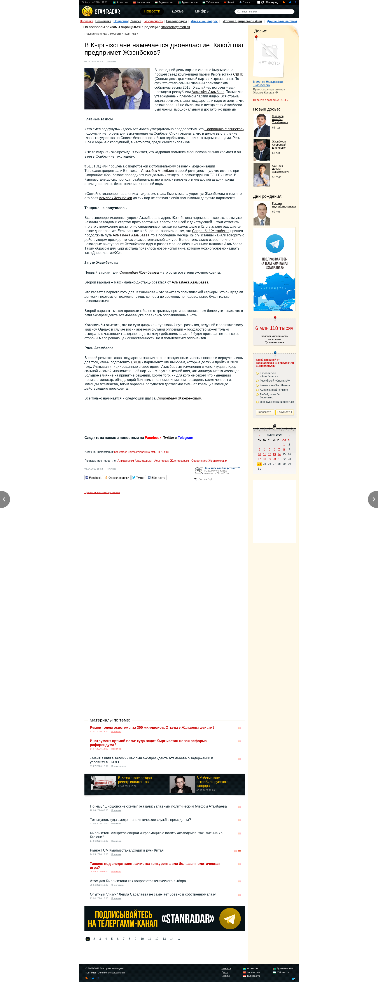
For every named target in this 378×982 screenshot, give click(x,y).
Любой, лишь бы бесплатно (270, 396)
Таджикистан (166, 2)
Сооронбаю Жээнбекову (224, 129)
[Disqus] (164, 550)
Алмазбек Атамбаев (208, 92)
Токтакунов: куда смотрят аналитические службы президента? (140, 820)
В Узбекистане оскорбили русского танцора (212, 782)
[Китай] (239, 851)
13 (164, 938)
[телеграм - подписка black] (164, 930)
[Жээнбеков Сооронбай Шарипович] (262, 160)
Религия (135, 21)
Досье (225, 972)
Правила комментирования (102, 492)
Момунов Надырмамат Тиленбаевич (268, 83)
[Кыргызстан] (122, 61)
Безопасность (153, 21)
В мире (246, 2)
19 (269, 459)
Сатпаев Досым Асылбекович (280, 168)
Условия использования (111, 972)
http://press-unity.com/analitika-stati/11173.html (141, 452)
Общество (121, 21)
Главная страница (95, 33)
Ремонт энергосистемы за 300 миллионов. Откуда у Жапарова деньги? (152, 727)
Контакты (91, 972)
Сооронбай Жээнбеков (210, 231)
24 (259, 463)
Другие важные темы (282, 21)
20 (274, 459)
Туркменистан (190, 2)
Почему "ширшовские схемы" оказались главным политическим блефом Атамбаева (158, 806)
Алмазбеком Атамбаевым (134, 460)
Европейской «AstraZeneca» (269, 375)
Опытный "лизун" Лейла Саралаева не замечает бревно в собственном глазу (153, 894)
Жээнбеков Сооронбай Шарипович (279, 144)
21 (279, 459)
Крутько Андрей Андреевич (284, 205)
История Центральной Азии (242, 21)
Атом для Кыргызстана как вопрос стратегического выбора (138, 881)
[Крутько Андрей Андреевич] (262, 224)
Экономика (103, 21)
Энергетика (117, 885)
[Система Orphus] (218, 481)
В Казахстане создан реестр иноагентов (135, 780)
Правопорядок (176, 21)
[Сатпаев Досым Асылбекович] (262, 185)
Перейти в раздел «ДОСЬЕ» (271, 100)
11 (149, 938)
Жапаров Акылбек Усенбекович (280, 119)
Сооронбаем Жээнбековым (178, 398)
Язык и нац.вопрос (204, 21)
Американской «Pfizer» (274, 389)
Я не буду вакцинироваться (277, 401)
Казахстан (122, 2)
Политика (86, 21)
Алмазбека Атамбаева (131, 235)
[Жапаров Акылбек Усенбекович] (262, 136)
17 (259, 459)
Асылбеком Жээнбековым (171, 460)
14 (171, 938)
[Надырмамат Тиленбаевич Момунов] (268, 56)
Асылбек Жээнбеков (115, 198)
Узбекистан (212, 2)
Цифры (226, 976)
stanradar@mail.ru (175, 27)
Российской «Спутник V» (275, 380)
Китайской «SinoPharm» (275, 385)
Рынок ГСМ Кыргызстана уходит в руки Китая (127, 850)
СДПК (238, 74)
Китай (231, 2)
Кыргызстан (143, 2)
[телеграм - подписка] (274, 309)
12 (156, 938)
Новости (115, 33)
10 (142, 938)
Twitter (168, 438)
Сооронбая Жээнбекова (139, 272)
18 (264, 459)
